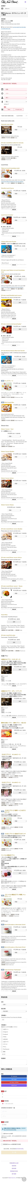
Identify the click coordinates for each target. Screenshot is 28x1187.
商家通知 (3, 19)
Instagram (5, 1031)
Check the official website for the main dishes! (12, 181)
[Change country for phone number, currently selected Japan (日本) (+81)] (3, 1103)
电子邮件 (5, 1122)
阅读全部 (14, 209)
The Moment (6, 1049)
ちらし (4, 1046)
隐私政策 (14, 1168)
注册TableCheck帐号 (8, 1133)
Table (9, 109)
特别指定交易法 (14, 1171)
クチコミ (5, 1044)
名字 (4, 1091)
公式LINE (5, 1039)
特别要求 (3, 1058)
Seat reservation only (7, 115)
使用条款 (14, 1165)
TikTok (4, 1036)
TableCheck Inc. (12, 1177)
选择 (20, 279)
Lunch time (19, 115)
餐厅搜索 (14, 1173)
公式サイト (6, 1029)
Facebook (5, 1034)
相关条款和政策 (19, 1148)
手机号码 (5, 1101)
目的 (2, 1002)
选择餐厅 (3, 5)
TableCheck (14, 1085)
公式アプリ (6, 1041)
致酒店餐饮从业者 (14, 1163)
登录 (2, 1074)
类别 (5, 107)
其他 (4, 1051)
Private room (18, 109)
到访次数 (3, 1008)
